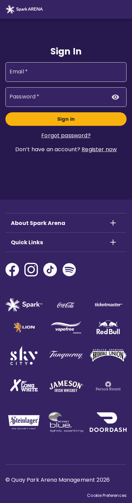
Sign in (66, 119)
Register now (99, 149)
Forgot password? (65, 135)
